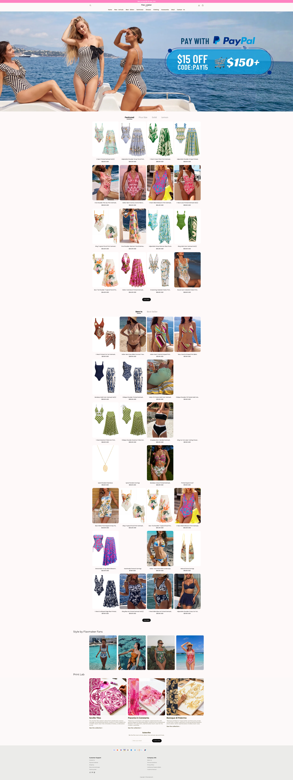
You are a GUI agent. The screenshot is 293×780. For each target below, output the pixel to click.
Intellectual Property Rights (154, 767)
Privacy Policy (150, 764)
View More (146, 299)
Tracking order (92, 769)
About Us (149, 760)
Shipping (91, 764)
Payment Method (93, 762)
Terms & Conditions (152, 762)
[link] (140, 9)
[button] (90, 5)
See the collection (95, 728)
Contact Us (92, 760)
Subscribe (156, 741)
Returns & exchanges (94, 767)
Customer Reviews (151, 769)
